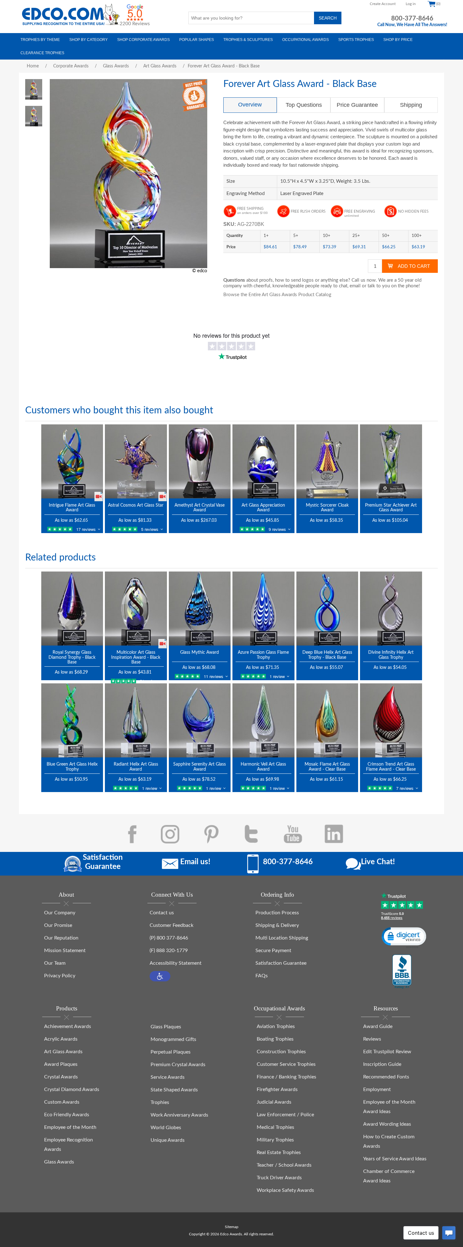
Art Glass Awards (63, 1051)
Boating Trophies (275, 1039)
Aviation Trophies (276, 1026)
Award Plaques (60, 1064)
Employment (377, 1089)
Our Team (55, 963)
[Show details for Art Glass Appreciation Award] (263, 461)
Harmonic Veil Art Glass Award (263, 766)
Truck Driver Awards (279, 1177)
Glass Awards (59, 1161)
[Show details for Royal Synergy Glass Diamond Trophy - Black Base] (72, 609)
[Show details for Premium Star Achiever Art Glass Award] (391, 461)
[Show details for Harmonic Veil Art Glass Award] (263, 720)
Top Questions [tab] (304, 105)
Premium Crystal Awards (178, 1064)
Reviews (372, 1039)
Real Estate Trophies (279, 1152)
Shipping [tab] (411, 105)
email (355, 286)
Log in (411, 4)
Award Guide (377, 1026)
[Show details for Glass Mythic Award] (200, 609)
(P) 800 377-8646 (169, 937)
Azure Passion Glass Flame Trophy (263, 654)
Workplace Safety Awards (285, 1190)
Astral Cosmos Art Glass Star (135, 505)
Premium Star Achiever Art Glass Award (391, 507)
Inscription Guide (382, 1064)
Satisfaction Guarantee (280, 963)
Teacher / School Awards (284, 1165)
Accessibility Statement (176, 963)
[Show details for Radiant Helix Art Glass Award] (136, 720)
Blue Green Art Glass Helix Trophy (72, 766)
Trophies (160, 1102)
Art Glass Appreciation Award (263, 507)
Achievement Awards (67, 1026)
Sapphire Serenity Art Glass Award (199, 766)
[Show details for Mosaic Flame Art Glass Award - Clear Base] (327, 720)
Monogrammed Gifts (173, 1039)
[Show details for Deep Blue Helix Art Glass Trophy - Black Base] (327, 609)
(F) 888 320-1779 (169, 950)
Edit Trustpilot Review (387, 1051)
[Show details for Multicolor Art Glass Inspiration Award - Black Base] (136, 609)
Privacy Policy (59, 975)
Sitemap (231, 1227)
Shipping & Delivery (277, 925)
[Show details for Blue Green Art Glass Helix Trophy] (72, 720)
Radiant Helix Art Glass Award (136, 766)
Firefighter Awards (277, 1089)
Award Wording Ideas (387, 1124)
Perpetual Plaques (171, 1051)
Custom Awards (61, 1102)
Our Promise (58, 925)
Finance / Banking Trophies (286, 1076)
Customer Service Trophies (286, 1064)
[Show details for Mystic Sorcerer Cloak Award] (327, 461)
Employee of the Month (70, 1127)
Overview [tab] (250, 104)
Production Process (277, 912)
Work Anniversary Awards (179, 1115)
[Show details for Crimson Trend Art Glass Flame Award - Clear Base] (391, 720)
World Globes (166, 1127)
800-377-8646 (412, 18)
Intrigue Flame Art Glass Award (72, 507)
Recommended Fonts (386, 1076)
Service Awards (168, 1077)
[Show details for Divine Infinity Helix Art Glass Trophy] (391, 609)
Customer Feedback (171, 925)
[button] (160, 976)
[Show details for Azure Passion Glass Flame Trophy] (263, 609)
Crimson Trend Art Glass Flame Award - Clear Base (391, 766)
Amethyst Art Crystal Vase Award (199, 507)
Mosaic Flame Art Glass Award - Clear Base (327, 766)
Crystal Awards (61, 1076)
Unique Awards (168, 1140)
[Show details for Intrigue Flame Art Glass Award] (72, 461)
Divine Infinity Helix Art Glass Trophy (391, 654)
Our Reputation (61, 937)
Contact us (162, 912)
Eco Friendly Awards (66, 1114)
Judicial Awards (274, 1102)
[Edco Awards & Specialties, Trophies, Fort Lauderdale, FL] (401, 972)
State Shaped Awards (174, 1089)
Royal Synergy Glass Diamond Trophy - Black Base (72, 657)
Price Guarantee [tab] (357, 105)
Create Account (383, 4)
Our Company (59, 912)
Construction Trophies (281, 1051)
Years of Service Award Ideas (394, 1158)
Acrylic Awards (60, 1039)
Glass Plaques (166, 1026)
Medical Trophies (275, 1127)
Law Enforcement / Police (285, 1114)
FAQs (261, 975)
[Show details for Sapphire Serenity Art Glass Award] (200, 720)
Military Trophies (275, 1139)
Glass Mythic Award (199, 652)
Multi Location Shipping (281, 937)
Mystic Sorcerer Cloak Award (327, 507)
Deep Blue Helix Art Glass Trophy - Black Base (327, 654)
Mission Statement (65, 950)
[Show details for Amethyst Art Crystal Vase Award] (200, 461)
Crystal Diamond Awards (71, 1089)
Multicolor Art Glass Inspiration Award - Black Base (135, 657)
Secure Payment (273, 950)
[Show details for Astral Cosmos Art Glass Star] (136, 461)
